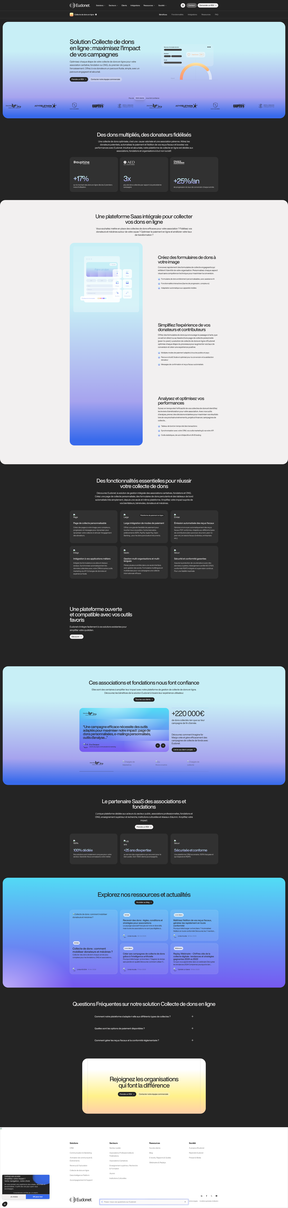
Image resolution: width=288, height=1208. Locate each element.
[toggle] (192, 1016)
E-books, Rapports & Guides (160, 1157)
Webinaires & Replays (157, 1162)
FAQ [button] (216, 14)
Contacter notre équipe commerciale (105, 79)
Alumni (112, 1173)
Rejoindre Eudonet (196, 1152)
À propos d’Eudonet (196, 1148)
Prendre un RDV (78, 79)
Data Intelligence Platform (79, 1175)
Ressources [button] (205, 14)
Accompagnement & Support (81, 1180)
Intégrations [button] (192, 14)
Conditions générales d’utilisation (209, 1201)
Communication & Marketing (81, 1152)
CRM (72, 1148)
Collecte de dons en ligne (79, 1170)
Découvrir (75, 636)
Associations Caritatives (118, 1160)
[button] (4, 1204)
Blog (151, 1152)
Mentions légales (193, 1201)
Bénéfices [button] (163, 14)
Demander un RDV (206, 5)
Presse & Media (195, 1157)
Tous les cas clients (143, 699)
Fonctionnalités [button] (177, 14)
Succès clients (154, 1148)
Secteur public (115, 1148)
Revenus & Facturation (78, 1165)
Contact (191, 5)
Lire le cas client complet (183, 750)
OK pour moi (38, 1197)
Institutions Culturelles (117, 1178)
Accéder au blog (142, 902)
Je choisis (14, 1197)
